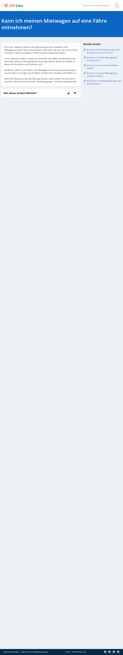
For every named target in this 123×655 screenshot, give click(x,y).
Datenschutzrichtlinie (11, 652)
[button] (68, 93)
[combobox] (98, 5)
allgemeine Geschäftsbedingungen (35, 652)
